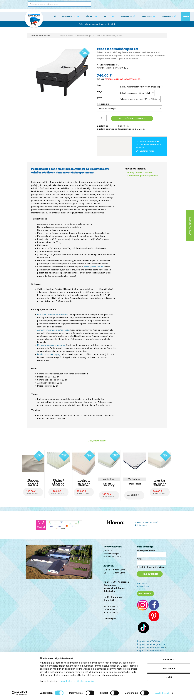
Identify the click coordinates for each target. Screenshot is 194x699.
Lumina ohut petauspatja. (49, 354)
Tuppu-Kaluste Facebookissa (150, 647)
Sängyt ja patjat (66, 35)
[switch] (90, 693)
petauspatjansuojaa (93, 266)
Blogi (186, 16)
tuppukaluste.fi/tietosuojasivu (77, 681)
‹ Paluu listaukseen (40, 35)
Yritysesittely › (143, 586)
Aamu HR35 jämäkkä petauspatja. (53, 330)
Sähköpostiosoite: (146, 550)
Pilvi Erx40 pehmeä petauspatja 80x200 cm (58, 482)
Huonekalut (68, 16)
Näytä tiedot (161, 693)
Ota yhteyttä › (145, 594)
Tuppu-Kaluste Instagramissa (151, 644)
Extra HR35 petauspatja (109, 484)
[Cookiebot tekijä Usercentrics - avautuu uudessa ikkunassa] (19, 693)
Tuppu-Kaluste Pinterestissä (150, 650)
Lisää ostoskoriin (134, 118)
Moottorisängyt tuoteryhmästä (142, 175)
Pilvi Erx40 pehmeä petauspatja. (52, 314)
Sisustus (147, 16)
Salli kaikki (168, 659)
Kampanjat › (142, 583)
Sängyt (89, 16)
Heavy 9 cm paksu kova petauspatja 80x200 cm (159, 482)
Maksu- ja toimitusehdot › (147, 522)
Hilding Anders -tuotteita (139, 172)
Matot (107, 16)
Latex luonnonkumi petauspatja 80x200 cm (83, 482)
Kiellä (169, 677)
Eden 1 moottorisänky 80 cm (109, 35)
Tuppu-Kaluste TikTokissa (149, 641)
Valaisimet (126, 16)
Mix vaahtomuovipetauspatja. (51, 345)
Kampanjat (167, 16)
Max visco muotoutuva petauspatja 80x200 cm (33, 482)
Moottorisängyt (84, 35)
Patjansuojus (134, 483)
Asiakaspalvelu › (143, 525)
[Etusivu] (54, 16)
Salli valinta (169, 668)
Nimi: (139, 558)
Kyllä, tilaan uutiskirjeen (152, 567)
